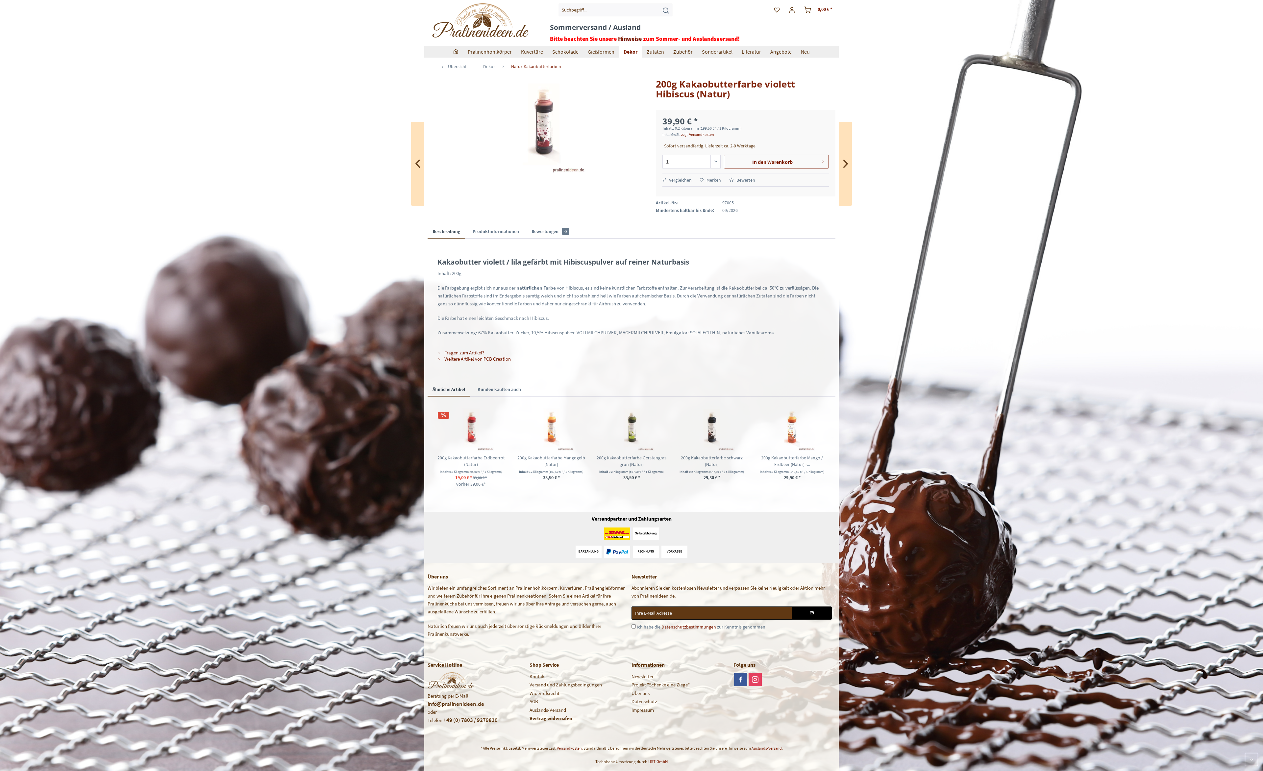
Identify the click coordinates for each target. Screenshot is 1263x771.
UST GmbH (658, 761)
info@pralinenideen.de (456, 703)
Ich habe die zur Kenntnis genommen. (701, 627)
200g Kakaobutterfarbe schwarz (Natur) (712, 461)
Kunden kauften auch (499, 389)
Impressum (643, 710)
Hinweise (630, 38)
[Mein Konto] (792, 9)
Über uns (641, 693)
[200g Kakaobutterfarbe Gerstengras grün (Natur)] (631, 428)
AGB (534, 701)
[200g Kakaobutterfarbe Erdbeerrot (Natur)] (471, 428)
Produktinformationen (496, 231)
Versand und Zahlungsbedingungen (566, 684)
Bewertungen (549, 231)
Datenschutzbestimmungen (688, 627)
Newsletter (643, 676)
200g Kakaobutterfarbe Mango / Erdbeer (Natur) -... (792, 461)
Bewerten (745, 180)
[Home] (456, 52)
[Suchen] (666, 9)
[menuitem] (615, 9)
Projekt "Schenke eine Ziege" (661, 684)
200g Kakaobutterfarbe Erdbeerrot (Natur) (471, 461)
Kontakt (538, 676)
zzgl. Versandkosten (697, 134)
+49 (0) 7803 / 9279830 (470, 720)
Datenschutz (644, 701)
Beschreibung (446, 231)
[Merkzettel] (777, 9)
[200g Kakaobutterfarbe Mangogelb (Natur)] (551, 428)
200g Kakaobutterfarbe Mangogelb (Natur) (551, 461)
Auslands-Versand (548, 710)
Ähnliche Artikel (449, 389)
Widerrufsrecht (544, 693)
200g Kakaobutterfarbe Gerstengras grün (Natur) (631, 461)
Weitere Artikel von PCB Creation (477, 359)
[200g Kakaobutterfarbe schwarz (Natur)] (712, 428)
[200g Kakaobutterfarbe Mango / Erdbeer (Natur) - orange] (792, 428)
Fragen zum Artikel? (463, 352)
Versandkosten (569, 748)
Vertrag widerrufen (551, 718)
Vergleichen (680, 180)
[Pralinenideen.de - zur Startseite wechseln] (480, 21)
